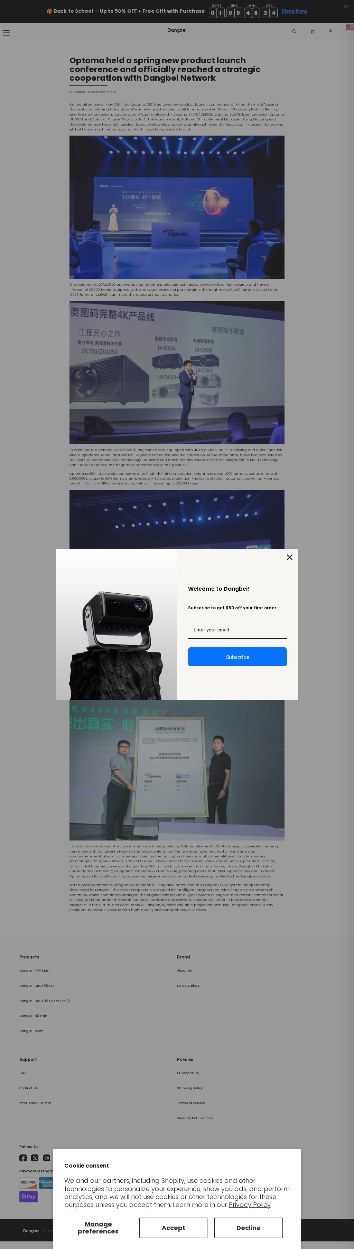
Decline (248, 1227)
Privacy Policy (250, 1204)
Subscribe (237, 656)
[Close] (289, 557)
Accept (173, 1227)
